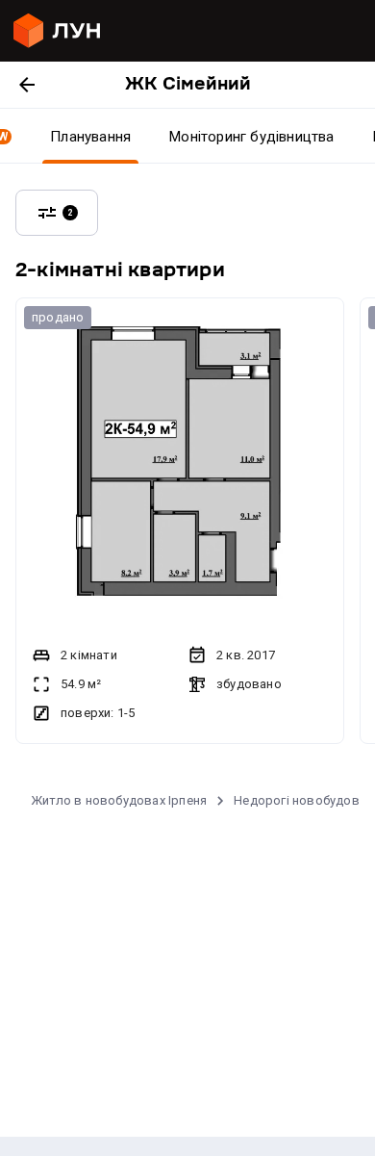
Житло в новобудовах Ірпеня (119, 800)
